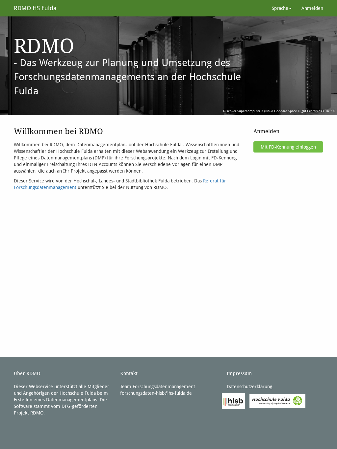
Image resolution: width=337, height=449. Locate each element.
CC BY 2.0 (328, 111)
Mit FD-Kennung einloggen (288, 147)
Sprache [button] (280, 8)
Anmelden (312, 8)
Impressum (239, 373)
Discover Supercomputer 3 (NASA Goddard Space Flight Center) (270, 111)
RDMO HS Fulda (35, 8)
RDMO (36, 412)
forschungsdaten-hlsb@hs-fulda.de (156, 393)
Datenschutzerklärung (249, 386)
